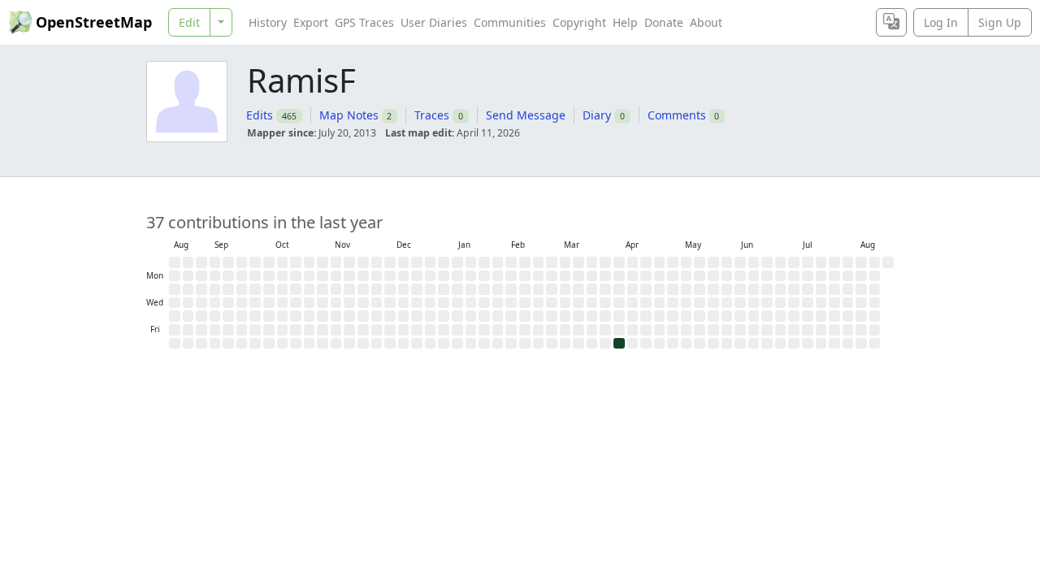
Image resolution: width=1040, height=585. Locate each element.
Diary (597, 115)
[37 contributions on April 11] (619, 343)
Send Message (526, 115)
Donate (663, 22)
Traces (431, 115)
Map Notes (349, 115)
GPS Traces (364, 22)
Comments (677, 115)
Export (310, 22)
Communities (510, 22)
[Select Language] (891, 22)
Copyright (579, 22)
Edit (189, 22)
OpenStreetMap (94, 22)
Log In (941, 22)
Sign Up (999, 22)
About (706, 22)
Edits (259, 115)
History (268, 22)
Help (625, 22)
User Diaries (434, 22)
